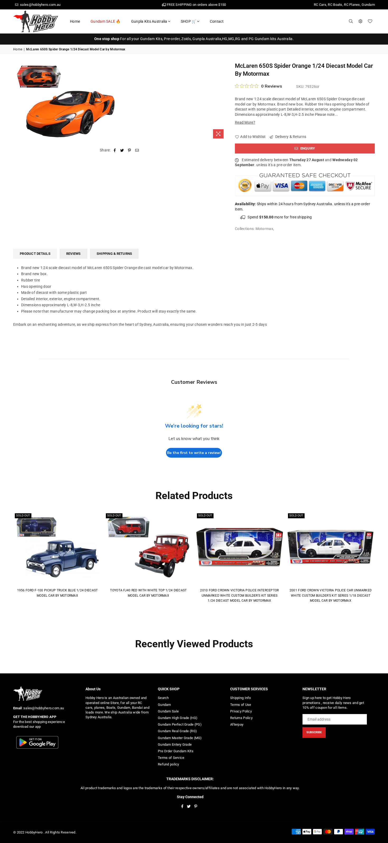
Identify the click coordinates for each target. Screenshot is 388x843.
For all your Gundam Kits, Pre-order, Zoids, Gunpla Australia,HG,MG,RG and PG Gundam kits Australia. (194, 39)
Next (382, 561)
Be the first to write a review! (194, 452)
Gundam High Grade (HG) (177, 718)
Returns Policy (241, 718)
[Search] (351, 21)
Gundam (164, 705)
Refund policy (168, 764)
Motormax (264, 229)
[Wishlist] (370, 21)
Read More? (245, 122)
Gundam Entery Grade (175, 744)
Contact (217, 21)
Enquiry (307, 148)
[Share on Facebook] (115, 150)
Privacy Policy (241, 711)
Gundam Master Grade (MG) (180, 738)
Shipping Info (240, 698)
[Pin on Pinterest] (130, 150)
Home (75, 21)
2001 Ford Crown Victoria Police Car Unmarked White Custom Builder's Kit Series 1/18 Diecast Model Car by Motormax (331, 595)
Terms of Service (171, 758)
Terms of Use (240, 705)
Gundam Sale (168, 711)
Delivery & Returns (290, 137)
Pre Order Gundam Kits (175, 751)
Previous (6, 561)
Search (163, 698)
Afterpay (236, 724)
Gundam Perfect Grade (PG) (180, 724)
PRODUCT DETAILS (35, 254)
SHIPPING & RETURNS (114, 254)
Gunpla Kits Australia (149, 21)
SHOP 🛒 (188, 21)
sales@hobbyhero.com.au (39, 5)
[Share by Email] (137, 150)
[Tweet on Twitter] (122, 150)
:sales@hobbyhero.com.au (43, 708)
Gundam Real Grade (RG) (177, 731)
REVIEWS (73, 254)
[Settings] (360, 21)
